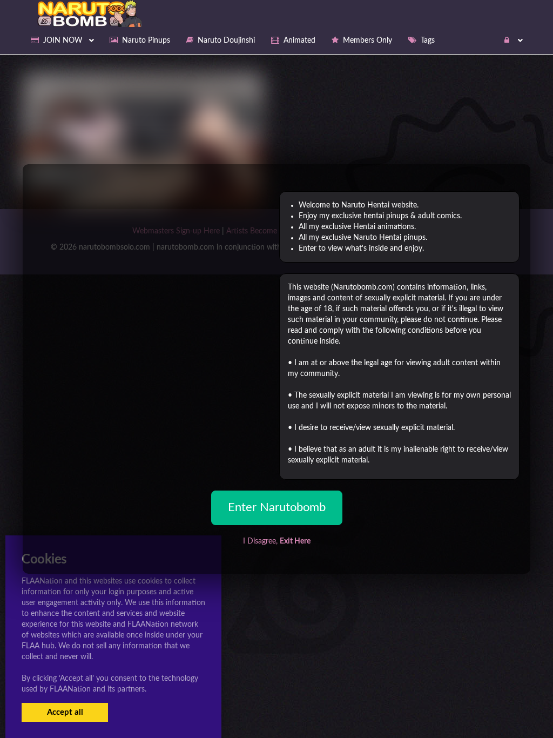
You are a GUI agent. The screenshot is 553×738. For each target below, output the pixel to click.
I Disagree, (277, 541)
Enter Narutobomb (277, 507)
